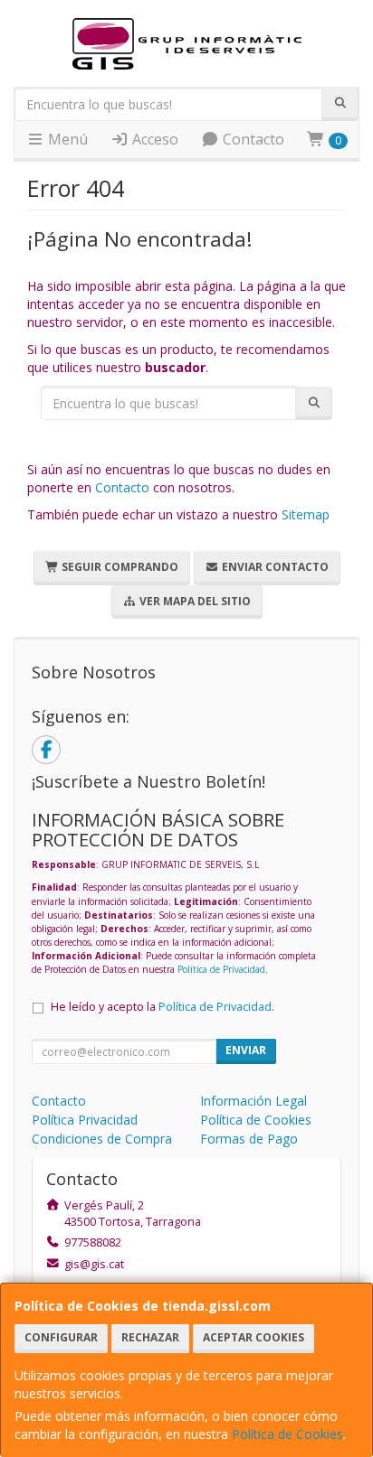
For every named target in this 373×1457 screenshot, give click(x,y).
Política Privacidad (85, 1119)
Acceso (153, 139)
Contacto (251, 139)
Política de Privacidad (221, 969)
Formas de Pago (249, 1138)
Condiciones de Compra (102, 1138)
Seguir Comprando (118, 566)
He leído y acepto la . (162, 1006)
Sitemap (306, 514)
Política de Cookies (287, 1434)
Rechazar (150, 1337)
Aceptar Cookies (253, 1337)
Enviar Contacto (274, 566)
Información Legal (253, 1100)
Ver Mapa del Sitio (194, 601)
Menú (66, 139)
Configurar (61, 1337)
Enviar (245, 1050)
